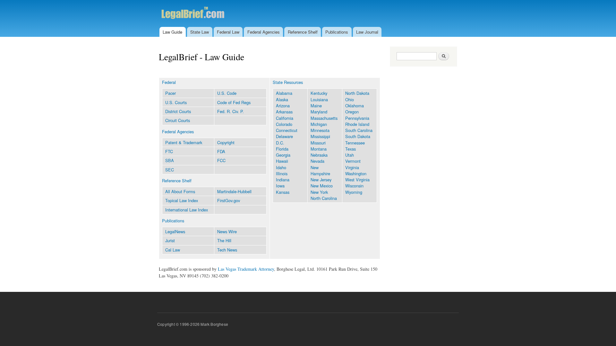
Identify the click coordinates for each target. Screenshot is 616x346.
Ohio (349, 99)
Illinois (281, 173)
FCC (221, 160)
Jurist (170, 240)
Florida (282, 149)
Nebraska (319, 155)
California (284, 118)
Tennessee (355, 143)
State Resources (288, 82)
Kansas (282, 192)
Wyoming (353, 192)
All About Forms (180, 191)
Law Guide (172, 32)
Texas (350, 149)
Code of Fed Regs (234, 102)
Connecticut (286, 130)
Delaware (284, 136)
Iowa (280, 186)
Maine (316, 106)
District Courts (178, 111)
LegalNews (175, 231)
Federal (169, 82)
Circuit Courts (177, 120)
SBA (169, 160)
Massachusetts (324, 118)
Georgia (283, 155)
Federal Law (228, 32)
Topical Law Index (181, 200)
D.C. (280, 143)
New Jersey (321, 180)
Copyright (226, 142)
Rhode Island (357, 124)
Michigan (319, 124)
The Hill (224, 240)
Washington (355, 173)
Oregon (352, 112)
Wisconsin (354, 186)
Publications (336, 32)
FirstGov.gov (228, 200)
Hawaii (282, 161)
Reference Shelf (303, 32)
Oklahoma (354, 106)
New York (319, 192)
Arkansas (284, 112)
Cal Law (172, 250)
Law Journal (367, 32)
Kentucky (319, 93)
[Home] (206, 13)
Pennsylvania (357, 118)
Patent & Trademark (183, 142)
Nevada (317, 161)
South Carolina (358, 130)
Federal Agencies (263, 32)
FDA (221, 151)
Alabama (284, 93)
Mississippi (320, 136)
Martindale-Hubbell (234, 191)
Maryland (319, 112)
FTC (169, 151)
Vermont (353, 161)
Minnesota (320, 130)
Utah (349, 155)
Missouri (318, 143)
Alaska (282, 99)
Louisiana (319, 99)
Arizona (283, 106)
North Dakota (357, 93)
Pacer (170, 93)
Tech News (227, 250)
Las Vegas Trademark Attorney (246, 269)
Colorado (284, 124)
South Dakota (357, 136)
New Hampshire (320, 170)
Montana (319, 149)
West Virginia (357, 180)
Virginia (352, 167)
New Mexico (322, 186)
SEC (169, 170)
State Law (199, 32)
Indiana (282, 180)
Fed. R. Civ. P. (230, 111)
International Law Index (186, 210)
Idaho (281, 167)
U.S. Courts (176, 102)
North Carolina (324, 198)
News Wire (227, 231)
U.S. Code (226, 93)
